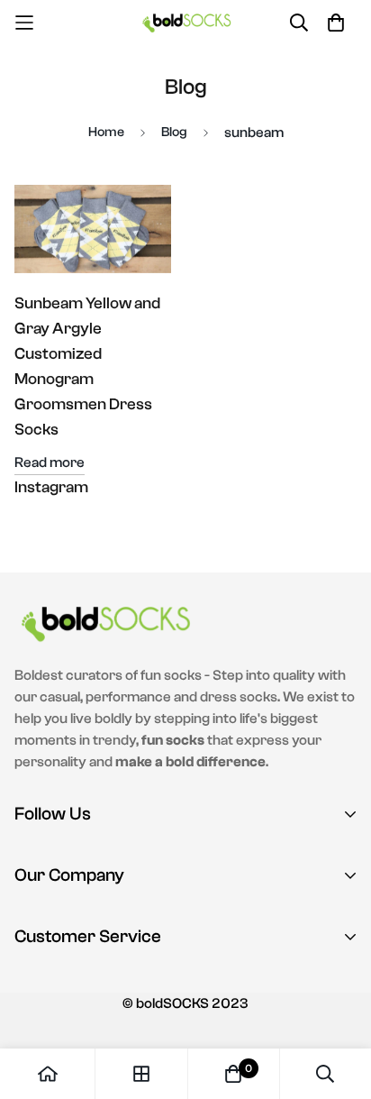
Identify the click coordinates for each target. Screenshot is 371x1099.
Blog (174, 132)
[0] (233, 1074)
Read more (49, 462)
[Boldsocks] (186, 22)
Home (106, 132)
